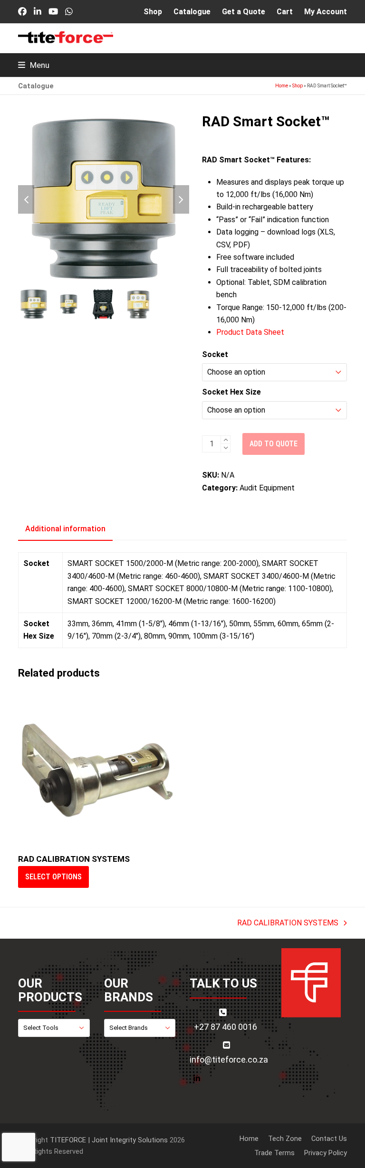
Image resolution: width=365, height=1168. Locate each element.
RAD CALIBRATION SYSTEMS (287, 923)
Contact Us (329, 1138)
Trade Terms (274, 1153)
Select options (53, 876)
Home (281, 85)
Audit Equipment (267, 487)
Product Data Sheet (250, 332)
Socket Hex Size (231, 391)
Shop (297, 85)
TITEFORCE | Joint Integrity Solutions (109, 1140)
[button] (33, 65)
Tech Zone (285, 1138)
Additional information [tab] (65, 528)
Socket (215, 354)
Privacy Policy (325, 1153)
